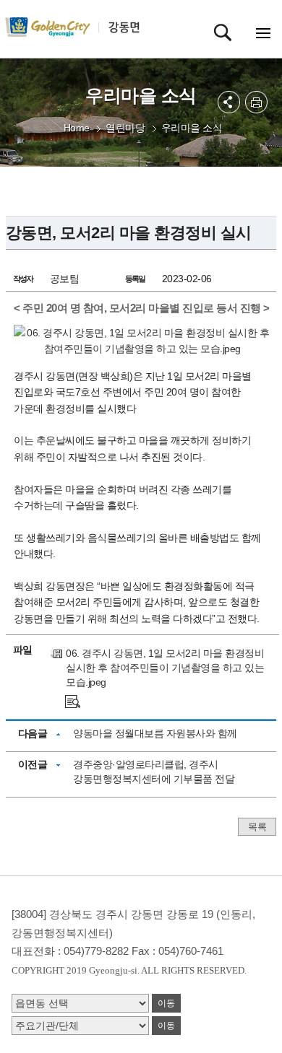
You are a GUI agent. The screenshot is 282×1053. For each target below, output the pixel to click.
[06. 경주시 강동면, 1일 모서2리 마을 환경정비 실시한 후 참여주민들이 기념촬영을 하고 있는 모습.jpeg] (72, 700)
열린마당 (125, 128)
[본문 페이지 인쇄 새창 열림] (256, 102)
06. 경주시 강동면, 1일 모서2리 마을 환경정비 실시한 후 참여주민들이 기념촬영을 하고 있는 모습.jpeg (165, 667)
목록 (257, 826)
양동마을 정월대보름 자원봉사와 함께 (155, 733)
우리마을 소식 (192, 128)
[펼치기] (229, 102)
